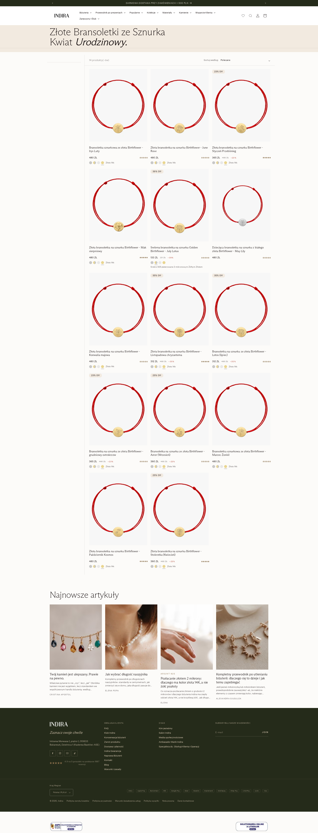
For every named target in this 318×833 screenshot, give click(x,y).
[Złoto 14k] (102, 162)
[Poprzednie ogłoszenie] (52, 3)
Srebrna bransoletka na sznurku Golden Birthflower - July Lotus (174, 249)
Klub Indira (109, 732)
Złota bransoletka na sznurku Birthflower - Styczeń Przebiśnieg (237, 149)
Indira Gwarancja (112, 751)
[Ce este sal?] (66, 830)
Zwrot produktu (112, 742)
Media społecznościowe (171, 737)
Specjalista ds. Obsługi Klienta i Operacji (179, 746)
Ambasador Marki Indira (171, 742)
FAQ (106, 728)
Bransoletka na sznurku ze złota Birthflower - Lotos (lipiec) (239, 353)
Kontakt (108, 760)
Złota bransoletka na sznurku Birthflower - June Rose (179, 149)
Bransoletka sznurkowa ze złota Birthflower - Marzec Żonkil (239, 453)
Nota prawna (168, 801)
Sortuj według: (211, 60)
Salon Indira (165, 732)
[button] (85, 13)
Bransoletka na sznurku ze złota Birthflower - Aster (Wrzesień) (178, 453)
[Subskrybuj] (265, 732)
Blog (106, 764)
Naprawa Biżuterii (113, 755)
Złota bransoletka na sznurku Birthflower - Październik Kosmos (114, 553)
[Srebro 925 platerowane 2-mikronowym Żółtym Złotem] (94, 162)
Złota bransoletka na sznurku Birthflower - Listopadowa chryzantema (176, 353)
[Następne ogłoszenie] (265, 3)
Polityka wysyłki (151, 801)
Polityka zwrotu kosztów (78, 801)
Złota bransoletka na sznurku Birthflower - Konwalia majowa (114, 353)
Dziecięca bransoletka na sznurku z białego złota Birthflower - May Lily (238, 249)
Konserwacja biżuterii (115, 737)
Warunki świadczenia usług (127, 801)
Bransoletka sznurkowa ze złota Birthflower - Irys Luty (116, 149)
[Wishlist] (243, 15)
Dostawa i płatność (114, 746)
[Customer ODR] (251, 830)
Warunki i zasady (112, 769)
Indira (60, 801)
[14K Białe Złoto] (98, 162)
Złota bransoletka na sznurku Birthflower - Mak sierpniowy (117, 249)
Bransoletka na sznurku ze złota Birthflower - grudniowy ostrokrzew (116, 453)
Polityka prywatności (102, 801)
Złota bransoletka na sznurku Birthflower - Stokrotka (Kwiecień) (176, 553)
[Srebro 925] (90, 162)
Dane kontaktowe (186, 801)
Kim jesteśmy (165, 728)
